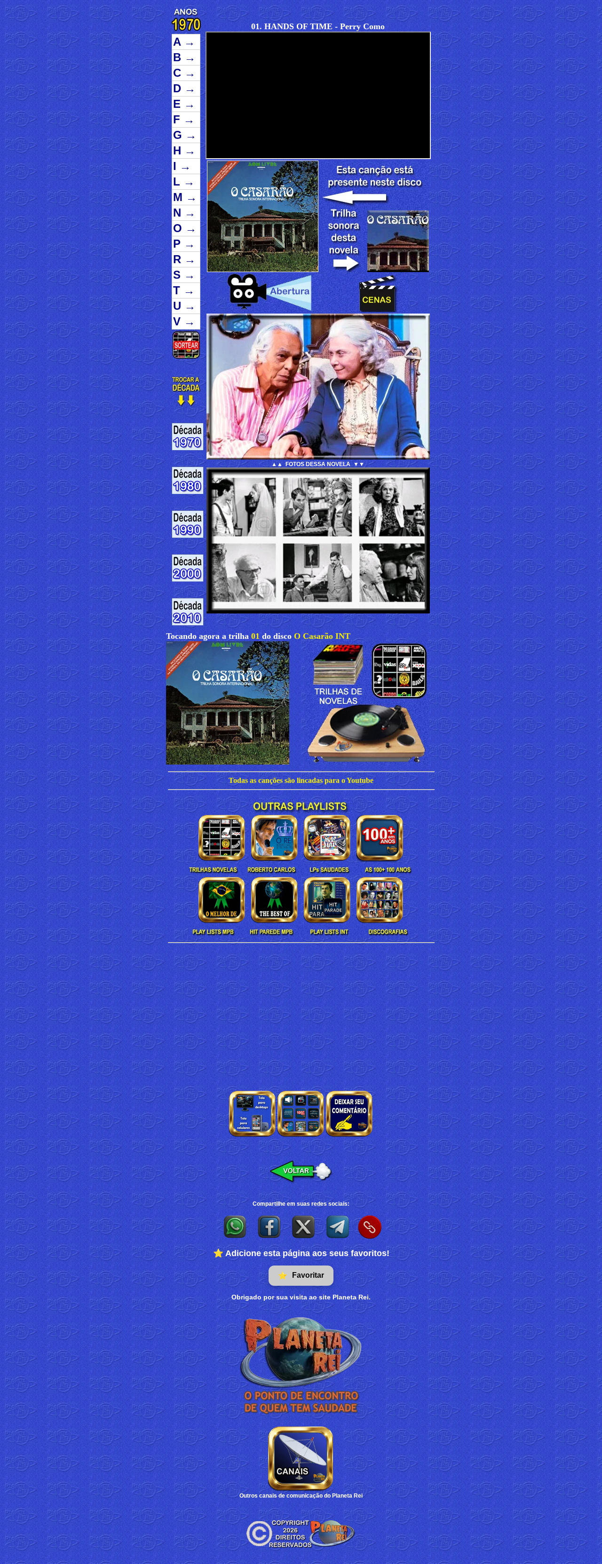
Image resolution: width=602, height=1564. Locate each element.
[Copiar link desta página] (369, 1227)
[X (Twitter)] (304, 1226)
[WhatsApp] (235, 1226)
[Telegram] (338, 1226)
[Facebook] (270, 1226)
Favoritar (301, 1275)
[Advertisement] (301, 1014)
